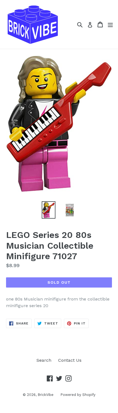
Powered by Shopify (77, 395)
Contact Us (70, 360)
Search (43, 360)
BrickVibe (46, 395)
